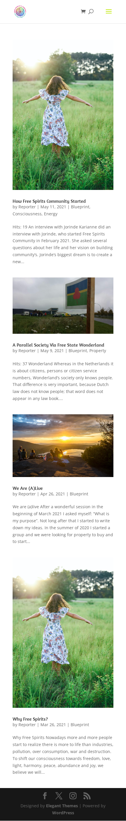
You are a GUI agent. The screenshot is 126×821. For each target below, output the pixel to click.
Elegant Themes (62, 805)
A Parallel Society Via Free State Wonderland (58, 345)
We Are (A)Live (28, 488)
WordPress (63, 812)
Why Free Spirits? (30, 719)
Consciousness (27, 213)
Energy (50, 213)
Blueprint (80, 206)
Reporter (27, 206)
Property (97, 350)
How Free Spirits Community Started (49, 201)
